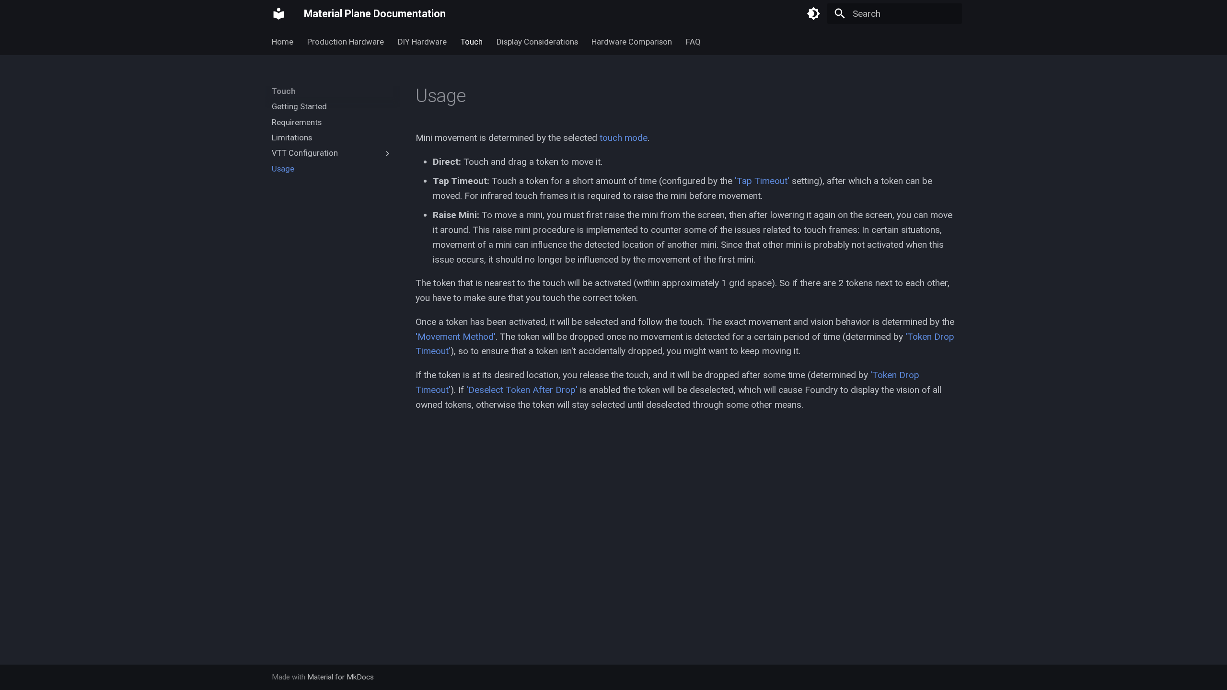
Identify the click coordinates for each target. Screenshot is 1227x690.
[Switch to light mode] (813, 13)
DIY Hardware (422, 41)
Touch (472, 41)
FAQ (693, 41)
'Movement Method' (456, 336)
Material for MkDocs (340, 677)
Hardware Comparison (631, 41)
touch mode (624, 137)
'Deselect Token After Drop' (522, 389)
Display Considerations (537, 41)
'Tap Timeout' (762, 180)
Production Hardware (345, 41)
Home (282, 41)
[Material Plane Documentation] (278, 13)
